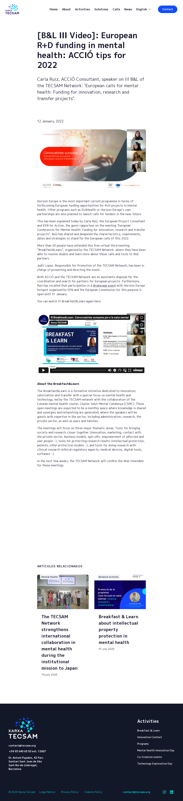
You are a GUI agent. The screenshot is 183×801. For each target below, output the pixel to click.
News (128, 9)
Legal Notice (47, 792)
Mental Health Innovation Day (155, 750)
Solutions (101, 9)
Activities (82, 9)
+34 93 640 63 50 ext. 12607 (27, 751)
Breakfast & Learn (148, 730)
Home (54, 9)
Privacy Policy (69, 792)
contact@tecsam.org (22, 745)
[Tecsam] (12, 9)
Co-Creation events (149, 757)
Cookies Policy (93, 792)
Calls (116, 9)
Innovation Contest (149, 737)
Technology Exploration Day (154, 763)
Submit (128, 557)
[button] (167, 9)
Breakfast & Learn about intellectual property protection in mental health (118, 629)
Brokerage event (104, 285)
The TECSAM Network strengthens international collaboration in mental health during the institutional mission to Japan (59, 642)
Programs (143, 743)
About (66, 9)
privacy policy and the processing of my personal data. (67, 557)
